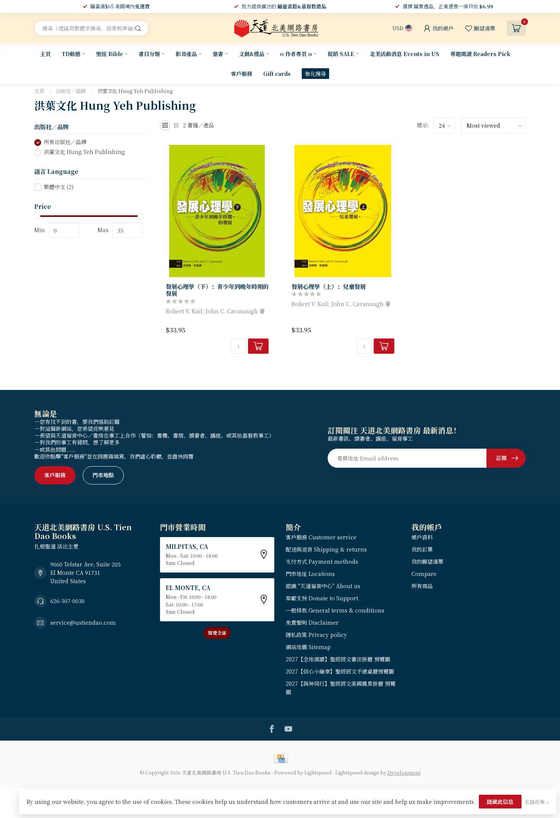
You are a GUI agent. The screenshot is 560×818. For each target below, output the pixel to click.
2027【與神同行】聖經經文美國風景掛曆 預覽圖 (340, 688)
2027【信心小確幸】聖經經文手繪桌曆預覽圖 (340, 671)
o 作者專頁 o (296, 54)
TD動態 (71, 54)
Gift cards (277, 73)
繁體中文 (59, 187)
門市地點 (103, 475)
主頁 (45, 54)
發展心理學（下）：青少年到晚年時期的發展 (217, 290)
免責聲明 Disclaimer (312, 622)
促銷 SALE (341, 54)
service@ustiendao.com (83, 622)
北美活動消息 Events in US (404, 54)
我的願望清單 (427, 561)
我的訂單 (422, 549)
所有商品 (422, 586)
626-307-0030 (67, 601)
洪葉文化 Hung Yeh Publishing (135, 91)
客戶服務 (241, 73)
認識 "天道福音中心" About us (323, 586)
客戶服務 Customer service (321, 537)
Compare (424, 573)
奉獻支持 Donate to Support (322, 598)
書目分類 (149, 54)
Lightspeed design (357, 772)
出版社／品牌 (71, 91)
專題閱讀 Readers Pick (480, 54)
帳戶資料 (422, 537)
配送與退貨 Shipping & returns (326, 549)
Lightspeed (317, 772)
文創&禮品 (251, 54)
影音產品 (186, 54)
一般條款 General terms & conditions (335, 610)
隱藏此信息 (500, 801)
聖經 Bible (109, 54)
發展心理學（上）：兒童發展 (328, 286)
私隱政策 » (537, 801)
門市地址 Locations (310, 573)
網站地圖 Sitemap (308, 647)
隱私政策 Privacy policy (316, 634)
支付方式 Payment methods (322, 561)
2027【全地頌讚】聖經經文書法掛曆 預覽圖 (338, 659)
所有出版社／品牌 (65, 142)
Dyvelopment (404, 772)
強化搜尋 (315, 73)
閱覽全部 (217, 632)
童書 (218, 54)
